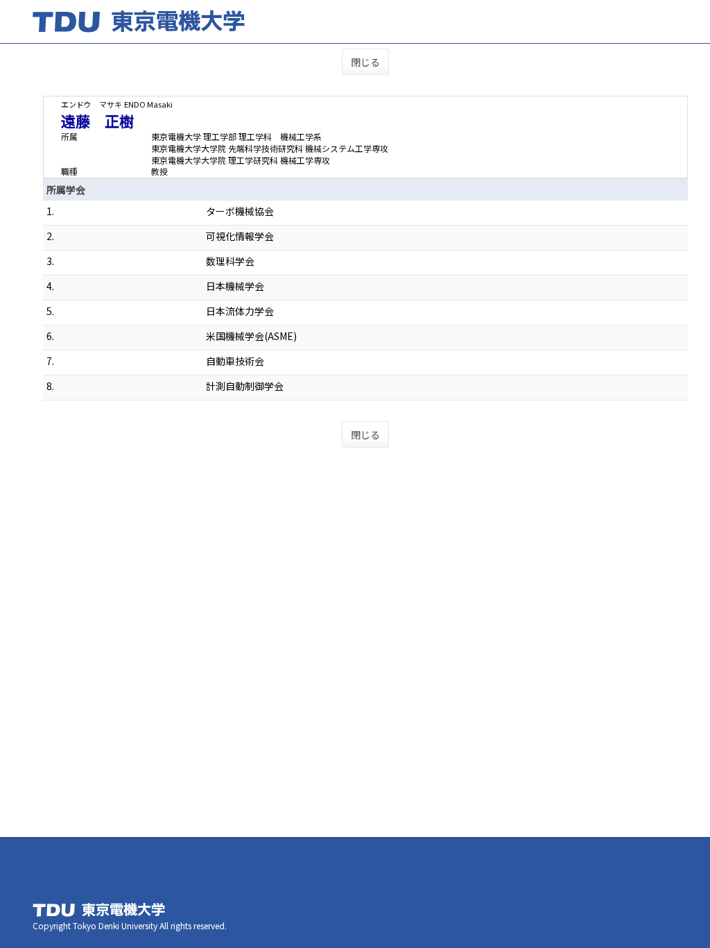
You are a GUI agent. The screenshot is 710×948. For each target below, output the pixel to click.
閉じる (365, 62)
